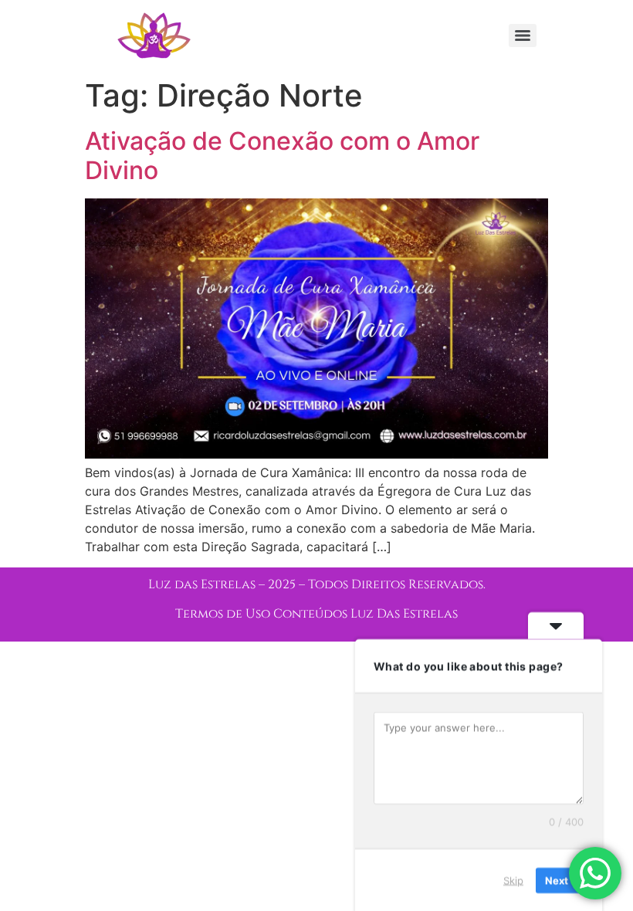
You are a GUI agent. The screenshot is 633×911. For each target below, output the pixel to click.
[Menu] (523, 35)
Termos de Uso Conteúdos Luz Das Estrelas (316, 613)
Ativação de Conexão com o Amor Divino (282, 155)
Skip (513, 879)
